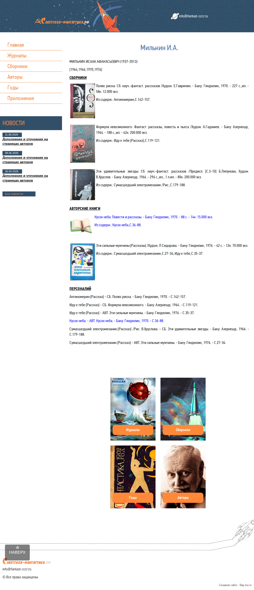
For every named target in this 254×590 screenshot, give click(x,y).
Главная (15, 44)
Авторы (15, 77)
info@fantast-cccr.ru (193, 16)
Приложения (20, 98)
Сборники (17, 66)
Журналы (17, 55)
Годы (12, 87)
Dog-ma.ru (246, 585)
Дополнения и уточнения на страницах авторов (25, 141)
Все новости (14, 194)
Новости (13, 123)
